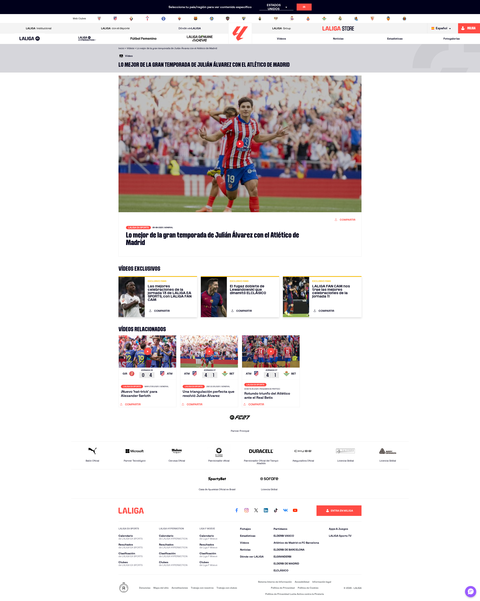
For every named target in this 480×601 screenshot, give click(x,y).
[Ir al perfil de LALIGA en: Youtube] (295, 510)
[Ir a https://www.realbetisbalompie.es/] (324, 18)
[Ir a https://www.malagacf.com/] (244, 18)
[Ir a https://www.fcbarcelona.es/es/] (195, 18)
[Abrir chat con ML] (470, 591)
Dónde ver (189, 28)
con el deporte (115, 28)
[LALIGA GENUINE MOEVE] (200, 38)
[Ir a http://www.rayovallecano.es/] (276, 18)
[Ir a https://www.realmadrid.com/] (340, 18)
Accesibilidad (302, 582)
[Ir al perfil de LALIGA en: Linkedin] (265, 510)
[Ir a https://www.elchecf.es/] (179, 18)
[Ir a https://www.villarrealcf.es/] (404, 18)
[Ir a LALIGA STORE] (338, 28)
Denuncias (144, 588)
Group (281, 28)
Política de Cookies (308, 588)
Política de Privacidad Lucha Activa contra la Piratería (294, 594)
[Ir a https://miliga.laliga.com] (469, 28)
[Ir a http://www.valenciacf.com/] (388, 18)
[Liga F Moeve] (143, 38)
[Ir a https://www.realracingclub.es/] (260, 18)
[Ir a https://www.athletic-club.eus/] (99, 18)
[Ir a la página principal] (240, 42)
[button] (30, 39)
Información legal (321, 582)
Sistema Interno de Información (275, 582)
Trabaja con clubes (227, 588)
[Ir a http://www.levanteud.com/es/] (227, 18)
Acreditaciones (180, 588)
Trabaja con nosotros (202, 588)
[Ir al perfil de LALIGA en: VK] (285, 510)
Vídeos (281, 38)
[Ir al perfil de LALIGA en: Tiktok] (275, 510)
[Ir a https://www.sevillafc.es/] (372, 18)
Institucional (38, 28)
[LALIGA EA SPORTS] (30, 38)
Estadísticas (395, 38)
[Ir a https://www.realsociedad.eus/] (356, 18)
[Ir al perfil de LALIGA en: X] (256, 510)
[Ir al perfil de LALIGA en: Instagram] (246, 510)
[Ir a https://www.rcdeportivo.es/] (292, 18)
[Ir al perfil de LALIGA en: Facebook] (236, 510)
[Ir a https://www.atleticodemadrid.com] (115, 18)
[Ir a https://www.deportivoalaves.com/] (163, 18)
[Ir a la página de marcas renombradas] (123, 587)
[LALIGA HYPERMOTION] (87, 38)
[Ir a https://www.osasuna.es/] (131, 18)
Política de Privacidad (283, 588)
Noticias (338, 38)
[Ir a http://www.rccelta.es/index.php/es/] (147, 18)
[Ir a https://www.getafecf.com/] (211, 18)
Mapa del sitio (161, 588)
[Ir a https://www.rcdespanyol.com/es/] (308, 18)
